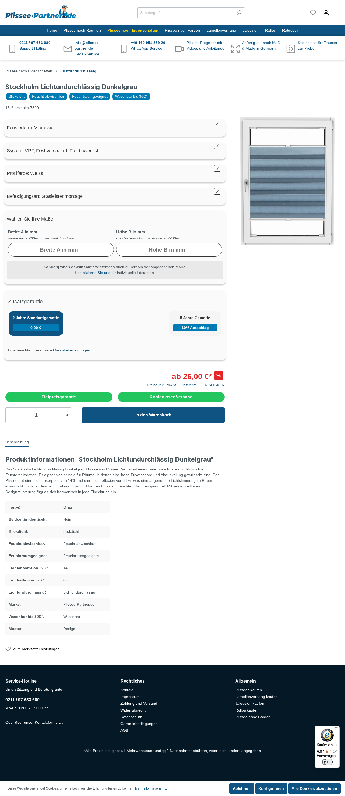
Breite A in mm (22, 232)
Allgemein (245, 681)
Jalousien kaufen (249, 703)
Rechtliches (132, 681)
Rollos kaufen (246, 710)
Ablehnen (242, 788)
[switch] (327, 762)
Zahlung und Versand (138, 703)
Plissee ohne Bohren (253, 717)
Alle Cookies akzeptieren (314, 788)
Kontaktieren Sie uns (92, 272)
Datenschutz (131, 717)
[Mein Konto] (326, 12)
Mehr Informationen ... (151, 788)
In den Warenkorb (153, 415)
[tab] (17, 441)
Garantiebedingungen (71, 350)
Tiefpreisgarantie (59, 397)
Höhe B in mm (130, 232)
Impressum (130, 697)
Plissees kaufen (248, 690)
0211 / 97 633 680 (22, 699)
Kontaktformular (48, 722)
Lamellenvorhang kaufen (256, 697)
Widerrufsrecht (133, 710)
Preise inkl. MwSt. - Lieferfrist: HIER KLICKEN (186, 385)
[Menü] (336, 729)
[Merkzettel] (313, 12)
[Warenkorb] (336, 10)
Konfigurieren (271, 788)
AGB (124, 730)
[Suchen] (239, 12)
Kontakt (126, 690)
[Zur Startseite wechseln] (40, 11)
